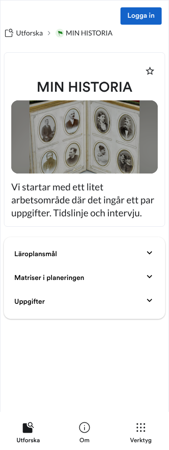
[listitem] (28, 434)
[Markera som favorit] (150, 71)
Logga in (141, 16)
